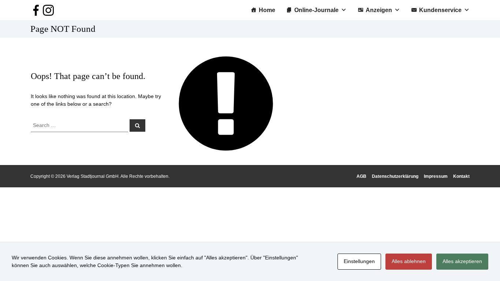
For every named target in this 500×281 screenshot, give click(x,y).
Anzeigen (379, 10)
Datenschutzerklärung (395, 176)
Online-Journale (316, 10)
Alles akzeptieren (462, 261)
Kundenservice (440, 10)
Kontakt (461, 176)
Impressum (436, 176)
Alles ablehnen (409, 261)
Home (267, 10)
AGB (361, 176)
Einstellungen (359, 261)
